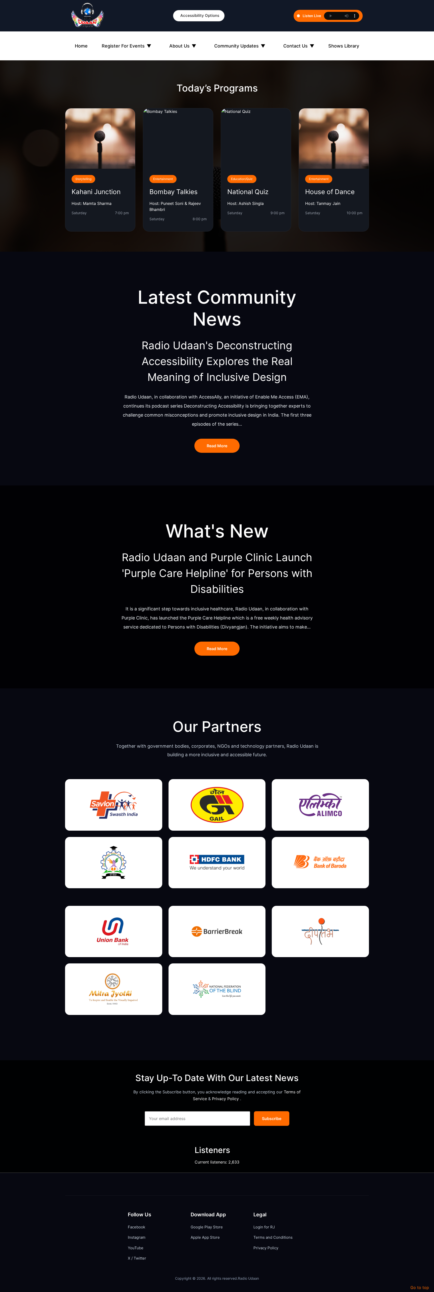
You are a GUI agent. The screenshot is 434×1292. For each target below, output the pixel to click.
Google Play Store (207, 1227)
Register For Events (126, 46)
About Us (182, 46)
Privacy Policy (226, 1098)
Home (81, 46)
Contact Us (298, 46)
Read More (217, 445)
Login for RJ (264, 1227)
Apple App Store (205, 1237)
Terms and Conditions (273, 1237)
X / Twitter (137, 1258)
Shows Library (343, 46)
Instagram (136, 1237)
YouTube (135, 1247)
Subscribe (271, 1118)
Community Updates (239, 46)
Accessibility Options (199, 15)
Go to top (419, 1287)
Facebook (136, 1227)
